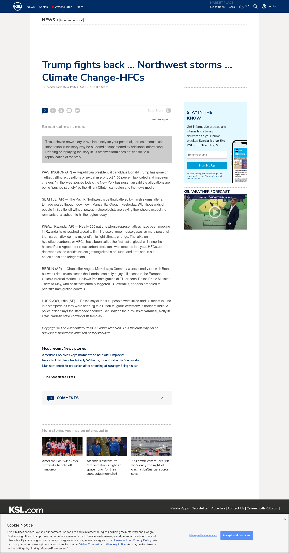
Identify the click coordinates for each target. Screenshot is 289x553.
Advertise (218, 508)
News (49, 20)
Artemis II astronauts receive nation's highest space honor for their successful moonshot (104, 467)
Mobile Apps (179, 508)
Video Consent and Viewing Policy (102, 544)
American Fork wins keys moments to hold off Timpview (83, 355)
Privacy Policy (142, 540)
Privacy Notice (193, 178)
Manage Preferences (203, 535)
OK (284, 519)
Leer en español (161, 119)
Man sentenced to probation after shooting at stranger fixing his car (90, 365)
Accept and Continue (236, 535)
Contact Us (236, 508)
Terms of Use (211, 176)
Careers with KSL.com (262, 508)
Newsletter (200, 508)
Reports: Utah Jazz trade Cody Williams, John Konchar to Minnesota (90, 360)
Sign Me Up (207, 166)
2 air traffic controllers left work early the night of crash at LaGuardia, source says (150, 467)
